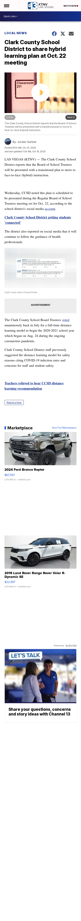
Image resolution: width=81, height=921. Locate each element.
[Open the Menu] (6, 5)
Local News (16, 33)
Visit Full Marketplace (64, 428)
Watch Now (70, 6)
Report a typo (14, 402)
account (50, 208)
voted (65, 319)
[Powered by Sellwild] (71, 645)
